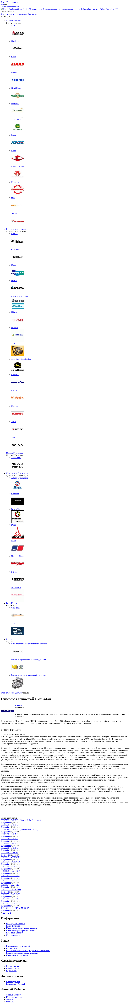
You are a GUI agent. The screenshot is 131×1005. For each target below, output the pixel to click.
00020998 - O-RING (9, 839)
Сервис (9, 639)
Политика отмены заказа (17, 955)
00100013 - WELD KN (10, 857)
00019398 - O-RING (9, 834)
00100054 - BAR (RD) (10, 885)
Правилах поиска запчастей (18, 946)
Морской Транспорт (15, 453)
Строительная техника (16, 229)
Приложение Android (15, 984)
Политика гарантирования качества (21, 930)
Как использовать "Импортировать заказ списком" (28, 951)
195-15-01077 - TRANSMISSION (15, 908)
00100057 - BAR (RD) (10, 894)
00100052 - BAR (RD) (10, 880)
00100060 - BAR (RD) (10, 899)
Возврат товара (12, 968)
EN (2, 4)
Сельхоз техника (13, 21)
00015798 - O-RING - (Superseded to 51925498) (21, 820)
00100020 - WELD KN (10, 862)
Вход (3, 2)
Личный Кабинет (13, 995)
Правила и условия (14, 933)
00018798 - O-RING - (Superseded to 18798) (19, 829)
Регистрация (12, 2)
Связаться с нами (13, 966)
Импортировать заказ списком (14, 14)
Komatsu (18, 705)
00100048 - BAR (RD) (10, 871)
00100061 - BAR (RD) (10, 903)
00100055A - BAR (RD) (11, 889)
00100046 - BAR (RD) (10, 866)
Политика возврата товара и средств (22, 928)
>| (10, 913)
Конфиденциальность (15, 923)
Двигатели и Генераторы (17, 473)
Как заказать (11, 948)
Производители (13, 981)
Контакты (32, 14)
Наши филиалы (13, 926)
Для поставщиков (13, 935)
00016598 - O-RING (9, 825)
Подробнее (6, 822)
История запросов (14, 997)
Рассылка (10, 1002)
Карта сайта (11, 971)
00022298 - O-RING (9, 848)
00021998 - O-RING (9, 843)
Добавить (15, 822)
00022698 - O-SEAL (9, 852)
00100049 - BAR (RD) (10, 876)
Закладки (10, 999)
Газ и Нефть (11, 603)
